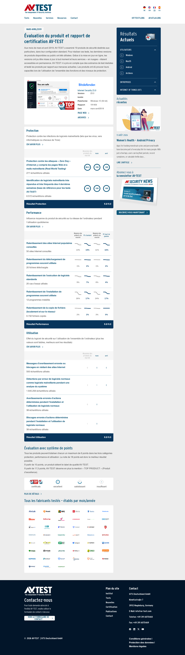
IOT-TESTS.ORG (138, 18)
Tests (26, 18)
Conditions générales (140, 639)
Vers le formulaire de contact (38, 618)
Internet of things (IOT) (131, 90)
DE (144, 10)
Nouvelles (37, 18)
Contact (74, 18)
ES (159, 10)
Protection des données (141, 643)
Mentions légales (137, 646)
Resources (61, 18)
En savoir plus (33, 144)
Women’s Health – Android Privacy (136, 140)
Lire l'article (123, 162)
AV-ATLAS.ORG (155, 18)
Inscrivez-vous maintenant (132, 212)
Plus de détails (31, 494)
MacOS (128, 61)
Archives (82, 117)
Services (49, 18)
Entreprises (125, 82)
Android (129, 67)
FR (154, 10)
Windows (129, 55)
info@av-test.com (143, 611)
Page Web (82, 113)
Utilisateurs (125, 50)
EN (149, 10)
